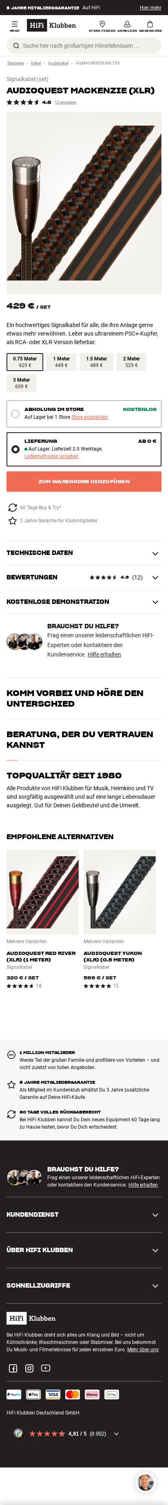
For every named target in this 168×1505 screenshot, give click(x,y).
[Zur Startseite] (51, 25)
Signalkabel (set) (28, 79)
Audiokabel (58, 63)
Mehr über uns (143, 1350)
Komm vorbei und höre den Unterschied (75, 698)
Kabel (36, 63)
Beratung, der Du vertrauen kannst (80, 739)
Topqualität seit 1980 (64, 775)
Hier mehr (150, 8)
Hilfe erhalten (104, 654)
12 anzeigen (66, 102)
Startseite (15, 63)
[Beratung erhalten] (145, 1482)
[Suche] (16, 46)
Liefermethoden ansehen (51, 456)
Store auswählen (89, 417)
